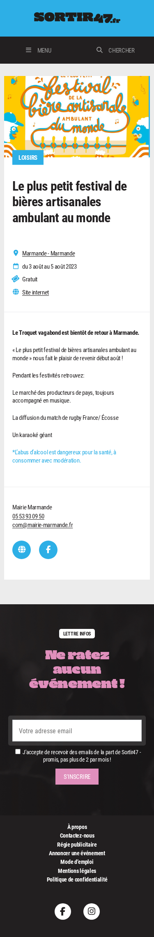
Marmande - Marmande (48, 253)
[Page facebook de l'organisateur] (48, 550)
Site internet (35, 292)
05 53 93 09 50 (28, 516)
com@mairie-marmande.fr (42, 524)
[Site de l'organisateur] (21, 550)
